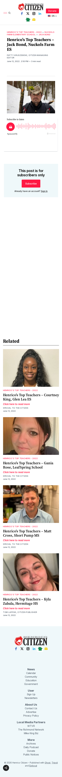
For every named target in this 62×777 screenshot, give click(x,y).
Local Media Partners (31, 722)
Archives (31, 743)
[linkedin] (40, 13)
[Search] (9, 13)
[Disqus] (31, 243)
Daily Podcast (31, 747)
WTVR (31, 725)
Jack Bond (44, 34)
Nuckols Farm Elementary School (30, 33)
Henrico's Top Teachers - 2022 (24, 32)
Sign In (44, 191)
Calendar (31, 673)
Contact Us (31, 708)
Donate (52, 11)
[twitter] (28, 13)
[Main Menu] (5, 13)
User (31, 690)
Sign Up (31, 694)
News (31, 669)
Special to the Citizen (15, 408)
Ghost (47, 762)
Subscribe (31, 183)
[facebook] (22, 13)
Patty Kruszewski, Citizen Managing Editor (27, 56)
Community (31, 676)
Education (31, 680)
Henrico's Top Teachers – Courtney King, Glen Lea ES (31, 397)
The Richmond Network (31, 729)
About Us (31, 704)
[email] (34, 20)
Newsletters (31, 697)
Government (31, 684)
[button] (6, 768)
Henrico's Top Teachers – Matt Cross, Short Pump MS (27, 533)
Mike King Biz (31, 733)
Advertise (31, 711)
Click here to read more (16, 404)
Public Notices (31, 754)
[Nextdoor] (28, 20)
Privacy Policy (31, 715)
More (31, 739)
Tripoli (55, 762)
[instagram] (34, 13)
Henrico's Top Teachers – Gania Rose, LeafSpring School (28, 465)
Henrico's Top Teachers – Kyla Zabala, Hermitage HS (27, 601)
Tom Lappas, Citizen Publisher (20, 612)
